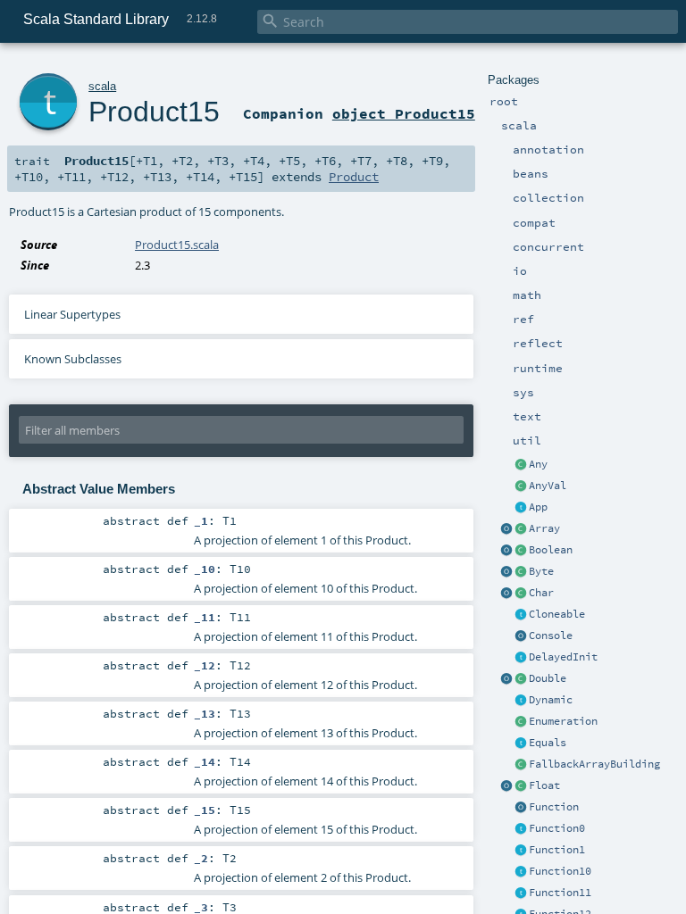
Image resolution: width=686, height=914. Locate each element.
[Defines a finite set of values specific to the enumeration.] (521, 722)
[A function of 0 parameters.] (521, 829)
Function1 (557, 849)
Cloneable (557, 614)
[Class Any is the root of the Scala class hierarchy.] (521, 465)
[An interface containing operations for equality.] (521, 743)
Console (551, 635)
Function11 (560, 892)
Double (547, 678)
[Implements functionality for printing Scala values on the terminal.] (521, 636)
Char (541, 592)
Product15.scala (177, 245)
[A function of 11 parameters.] (521, 893)
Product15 (154, 112)
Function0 (557, 828)
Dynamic (551, 700)
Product (354, 177)
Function (554, 807)
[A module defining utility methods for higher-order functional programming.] (521, 808)
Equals (547, 742)
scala (102, 86)
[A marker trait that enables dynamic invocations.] (521, 701)
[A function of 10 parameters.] (521, 872)
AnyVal (547, 485)
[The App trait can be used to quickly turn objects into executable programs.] (521, 508)
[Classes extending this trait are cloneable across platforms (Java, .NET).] (521, 615)
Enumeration (563, 721)
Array (544, 528)
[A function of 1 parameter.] (521, 850)
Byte (541, 571)
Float (544, 785)
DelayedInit (563, 657)
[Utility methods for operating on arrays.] (506, 529)
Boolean (551, 550)
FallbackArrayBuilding (594, 764)
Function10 (560, 871)
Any (538, 464)
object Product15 (403, 113)
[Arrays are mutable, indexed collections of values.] (521, 529)
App (538, 507)
